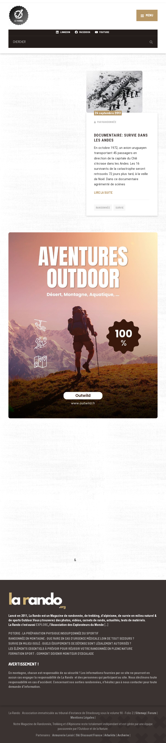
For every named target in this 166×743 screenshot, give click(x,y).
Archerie (123, 735)
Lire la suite (122, 192)
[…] (106, 625)
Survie (119, 207)
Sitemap (140, 713)
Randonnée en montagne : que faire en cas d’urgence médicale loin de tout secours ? (71, 638)
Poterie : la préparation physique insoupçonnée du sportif (53, 633)
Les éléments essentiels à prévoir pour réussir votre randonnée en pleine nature (70, 648)
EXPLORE (42, 625)
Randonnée (103, 207)
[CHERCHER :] (83, 41)
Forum (152, 713)
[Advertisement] (40, 496)
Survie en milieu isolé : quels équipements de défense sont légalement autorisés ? (69, 643)
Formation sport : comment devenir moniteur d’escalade (51, 653)
